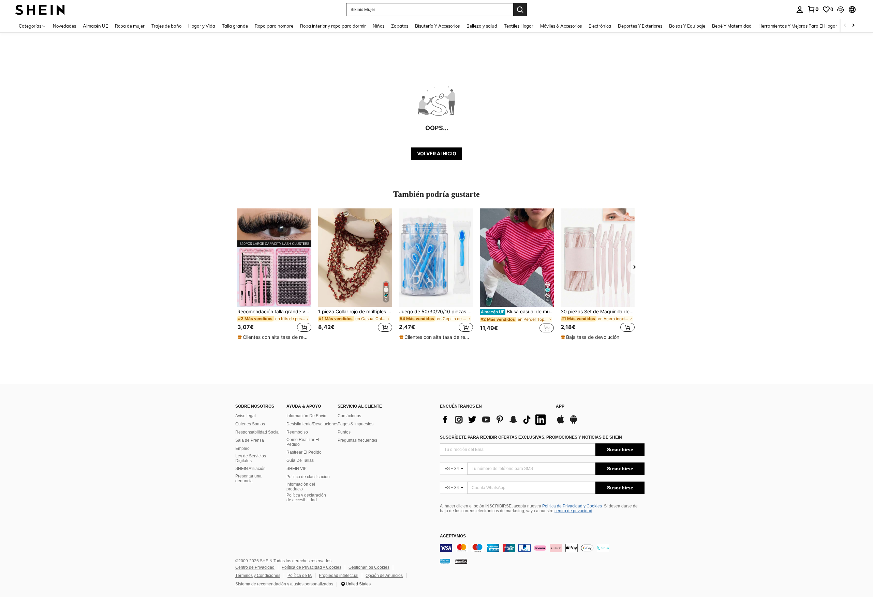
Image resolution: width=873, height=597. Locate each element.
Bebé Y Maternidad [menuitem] (732, 26)
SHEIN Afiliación (250, 468)
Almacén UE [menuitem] (95, 26)
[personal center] (800, 9)
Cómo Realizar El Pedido (302, 442)
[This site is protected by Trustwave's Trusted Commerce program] (445, 561)
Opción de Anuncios (384, 575)
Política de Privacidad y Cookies (572, 506)
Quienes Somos (250, 424)
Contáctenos (349, 415)
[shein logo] (40, 9)
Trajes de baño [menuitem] (166, 26)
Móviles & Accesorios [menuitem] (561, 26)
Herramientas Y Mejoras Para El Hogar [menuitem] (797, 26)
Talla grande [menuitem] (235, 26)
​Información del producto (300, 486)
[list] (494, 419)
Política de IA (299, 575)
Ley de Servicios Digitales (250, 458)
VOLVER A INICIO (436, 153)
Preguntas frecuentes (357, 440)
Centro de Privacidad (255, 567)
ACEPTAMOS (453, 536)
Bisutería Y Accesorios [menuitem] (437, 26)
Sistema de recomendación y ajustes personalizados (284, 584)
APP (560, 406)
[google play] (573, 422)
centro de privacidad (573, 510)
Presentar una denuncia (248, 478)
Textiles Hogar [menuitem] (518, 26)
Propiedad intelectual (338, 575)
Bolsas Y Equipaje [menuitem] (687, 26)
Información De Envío (306, 415)
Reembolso (297, 432)
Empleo (242, 448)
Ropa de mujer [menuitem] (130, 26)
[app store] (560, 422)
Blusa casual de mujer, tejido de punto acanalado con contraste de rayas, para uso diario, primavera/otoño (517, 311)
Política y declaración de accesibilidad (306, 497)
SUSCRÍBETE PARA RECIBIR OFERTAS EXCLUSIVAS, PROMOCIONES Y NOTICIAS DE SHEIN (531, 437)
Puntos (344, 432)
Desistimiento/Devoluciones (312, 424)
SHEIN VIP (296, 468)
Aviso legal (245, 415)
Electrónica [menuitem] (600, 26)
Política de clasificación (308, 476)
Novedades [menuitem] (64, 26)
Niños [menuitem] (378, 26)
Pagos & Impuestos (355, 424)
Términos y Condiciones (257, 575)
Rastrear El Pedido (304, 452)
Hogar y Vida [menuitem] (201, 26)
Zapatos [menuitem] (399, 26)
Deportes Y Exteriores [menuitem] (640, 26)
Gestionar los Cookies (369, 567)
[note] (274, 337)
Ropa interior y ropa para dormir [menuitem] (333, 26)
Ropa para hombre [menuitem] (274, 26)
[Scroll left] (845, 25)
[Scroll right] (853, 25)
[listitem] (274, 274)
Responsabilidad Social (257, 432)
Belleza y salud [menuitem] (482, 26)
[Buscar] (520, 9)
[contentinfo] (542, 548)
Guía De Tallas (300, 460)
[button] (841, 9)
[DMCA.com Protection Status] (461, 561)
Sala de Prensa (249, 440)
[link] (813, 9)
